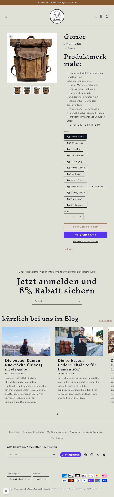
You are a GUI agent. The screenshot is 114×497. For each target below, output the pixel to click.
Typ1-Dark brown (75, 136)
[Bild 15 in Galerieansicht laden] (37, 90)
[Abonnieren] (79, 301)
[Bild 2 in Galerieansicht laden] (27, 90)
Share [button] (70, 249)
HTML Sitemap (57, 438)
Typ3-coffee (97, 186)
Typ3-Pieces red (75, 186)
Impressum (14, 432)
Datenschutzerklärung (33, 432)
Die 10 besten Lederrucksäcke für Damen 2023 (77, 364)
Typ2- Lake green (75, 155)
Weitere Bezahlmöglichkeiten (85, 241)
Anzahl (67, 211)
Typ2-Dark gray (74, 161)
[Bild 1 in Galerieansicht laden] (18, 90)
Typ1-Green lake (75, 143)
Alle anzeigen (105, 320)
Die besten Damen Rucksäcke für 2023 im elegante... (23, 364)
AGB (89, 489)
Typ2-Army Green (76, 167)
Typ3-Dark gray (74, 199)
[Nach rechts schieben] (54, 90)
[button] (6, 16)
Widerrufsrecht (58, 489)
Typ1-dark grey (74, 174)
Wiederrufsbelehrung (57, 432)
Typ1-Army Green (75, 180)
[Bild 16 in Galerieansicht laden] (46, 90)
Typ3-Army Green (76, 192)
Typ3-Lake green (75, 205)
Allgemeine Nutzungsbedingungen (86, 432)
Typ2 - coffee (73, 149)
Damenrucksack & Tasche (24, 489)
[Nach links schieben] (10, 90)
